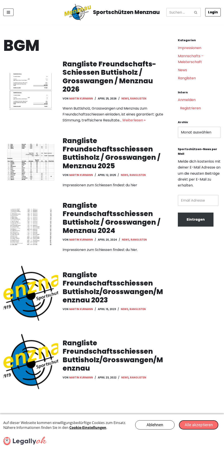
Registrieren (190, 108)
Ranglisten (138, 98)
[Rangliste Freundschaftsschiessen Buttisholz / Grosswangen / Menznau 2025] (30, 162)
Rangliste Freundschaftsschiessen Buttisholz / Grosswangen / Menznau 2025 (111, 153)
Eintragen (196, 219)
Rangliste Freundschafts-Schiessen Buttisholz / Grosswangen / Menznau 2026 (109, 76)
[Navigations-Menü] (8, 12)
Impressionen (189, 47)
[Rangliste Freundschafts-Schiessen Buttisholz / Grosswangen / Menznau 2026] (30, 91)
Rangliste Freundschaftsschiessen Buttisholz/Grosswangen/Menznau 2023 (113, 287)
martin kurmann (81, 98)
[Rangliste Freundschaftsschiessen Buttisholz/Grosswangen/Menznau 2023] (30, 293)
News (125, 98)
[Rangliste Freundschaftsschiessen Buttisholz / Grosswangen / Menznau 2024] (30, 227)
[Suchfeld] (196, 12)
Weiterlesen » (133, 120)
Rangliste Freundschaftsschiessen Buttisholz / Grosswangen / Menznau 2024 (111, 217)
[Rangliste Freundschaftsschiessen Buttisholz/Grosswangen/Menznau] (30, 361)
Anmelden (187, 99)
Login (213, 12)
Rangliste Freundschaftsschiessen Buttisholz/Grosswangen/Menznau (113, 355)
